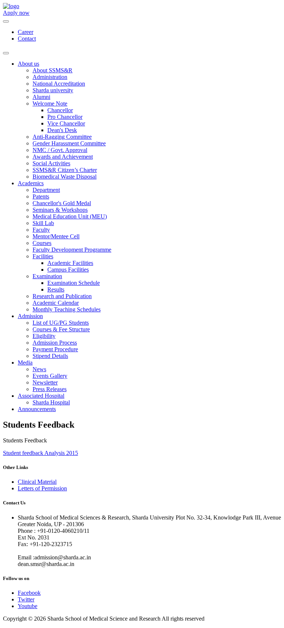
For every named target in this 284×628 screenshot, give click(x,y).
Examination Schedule (73, 283)
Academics (31, 183)
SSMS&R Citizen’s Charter (65, 170)
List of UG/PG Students (61, 323)
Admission (30, 316)
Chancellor (60, 110)
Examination (47, 276)
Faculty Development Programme (72, 249)
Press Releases (50, 389)
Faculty (41, 230)
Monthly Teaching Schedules (67, 309)
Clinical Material (37, 482)
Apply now (16, 13)
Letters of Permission (42, 488)
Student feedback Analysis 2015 (40, 453)
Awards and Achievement (63, 156)
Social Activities (51, 163)
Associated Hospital (41, 396)
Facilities (43, 256)
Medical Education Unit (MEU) (70, 216)
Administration (50, 77)
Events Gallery (50, 376)
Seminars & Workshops (60, 210)
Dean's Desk (62, 130)
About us (28, 64)
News (39, 369)
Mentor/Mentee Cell (56, 236)
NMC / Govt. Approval (60, 150)
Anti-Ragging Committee (62, 137)
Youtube (27, 606)
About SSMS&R (52, 70)
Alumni (41, 97)
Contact (27, 38)
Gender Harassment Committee (69, 143)
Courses (42, 243)
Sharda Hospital (51, 402)
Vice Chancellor (66, 123)
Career (25, 32)
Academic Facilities (70, 263)
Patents (41, 196)
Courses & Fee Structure (61, 329)
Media (25, 362)
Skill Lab (43, 223)
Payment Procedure (55, 349)
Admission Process (55, 342)
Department (46, 190)
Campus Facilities (68, 269)
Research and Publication (62, 296)
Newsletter (45, 382)
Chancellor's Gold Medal (62, 203)
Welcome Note (50, 103)
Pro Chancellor (64, 117)
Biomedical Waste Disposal (65, 176)
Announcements (37, 409)
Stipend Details (50, 356)
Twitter (26, 599)
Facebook (29, 593)
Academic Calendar (56, 303)
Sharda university (53, 90)
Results (55, 289)
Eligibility (44, 336)
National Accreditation (59, 83)
